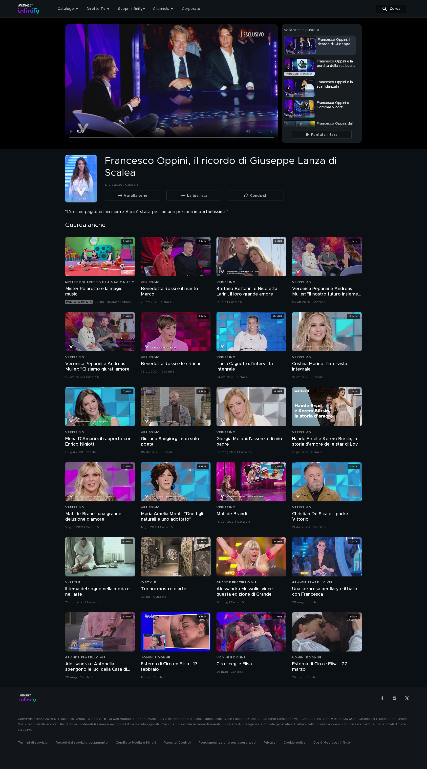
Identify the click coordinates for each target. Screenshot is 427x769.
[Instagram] (394, 698)
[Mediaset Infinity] (29, 9)
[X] (407, 698)
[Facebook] (382, 698)
